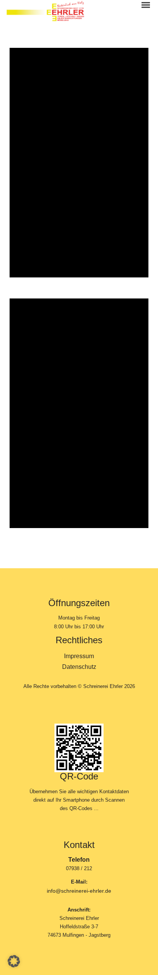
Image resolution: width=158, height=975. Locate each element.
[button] (14, 961)
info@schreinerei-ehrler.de (79, 891)
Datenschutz (79, 667)
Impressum (79, 656)
